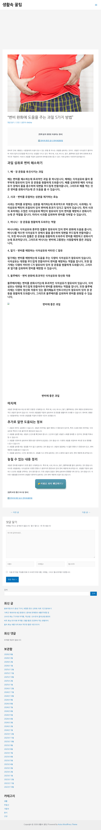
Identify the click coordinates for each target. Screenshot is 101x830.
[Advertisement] (50, 28)
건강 (17, 122)
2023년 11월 (9, 738)
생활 (5, 801)
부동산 (6, 805)
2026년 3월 (8, 658)
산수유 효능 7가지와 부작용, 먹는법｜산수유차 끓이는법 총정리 (27, 616)
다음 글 (86, 512)
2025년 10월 (9, 677)
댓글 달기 (11, 122)
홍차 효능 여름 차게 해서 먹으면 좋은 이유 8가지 (22, 624)
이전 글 (15, 512)
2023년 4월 (8, 764)
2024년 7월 (8, 707)
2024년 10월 (9, 696)
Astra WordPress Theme (67, 824)
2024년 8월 (8, 704)
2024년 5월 (8, 715)
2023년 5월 (8, 760)
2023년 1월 (8, 776)
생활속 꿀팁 (12, 5)
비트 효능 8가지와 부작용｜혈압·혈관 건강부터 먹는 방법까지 (26, 620)
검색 (5, 590)
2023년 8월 (8, 749)
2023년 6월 (8, 757)
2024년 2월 (8, 726)
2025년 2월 (8, 681)
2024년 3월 (8, 722)
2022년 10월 (9, 787)
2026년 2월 (8, 662)
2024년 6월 (8, 711)
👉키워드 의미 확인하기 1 (50, 483)
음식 (5, 812)
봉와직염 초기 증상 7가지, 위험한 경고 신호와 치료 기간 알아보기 (28, 608)
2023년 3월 (8, 768)
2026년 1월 (8, 666)
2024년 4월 (8, 719)
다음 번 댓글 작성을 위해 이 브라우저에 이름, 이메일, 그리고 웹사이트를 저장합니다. (40, 572)
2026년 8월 (8, 654)
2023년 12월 (9, 734)
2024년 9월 (8, 700)
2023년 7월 (8, 753)
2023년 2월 (8, 772)
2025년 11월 (9, 673)
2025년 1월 (8, 685)
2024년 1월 (8, 730)
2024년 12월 (9, 688)
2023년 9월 (8, 745)
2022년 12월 (9, 779)
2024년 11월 (9, 692)
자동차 (6, 809)
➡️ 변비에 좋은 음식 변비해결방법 (50, 140)
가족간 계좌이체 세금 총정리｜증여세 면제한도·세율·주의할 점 (26, 612)
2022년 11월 (9, 783)
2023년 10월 (9, 741)
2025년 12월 (9, 669)
